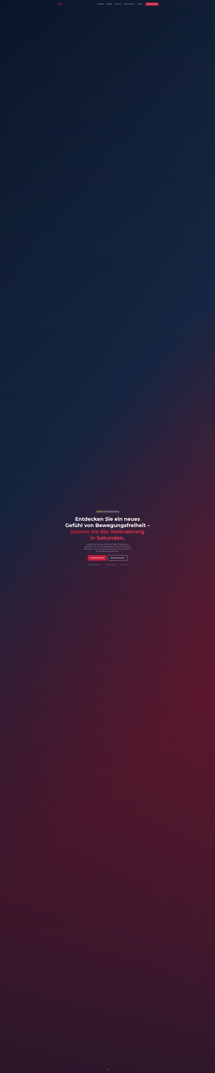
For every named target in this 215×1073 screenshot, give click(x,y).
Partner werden (129, 4)
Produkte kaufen (152, 4)
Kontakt (140, 4)
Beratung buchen (117, 558)
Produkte (100, 4)
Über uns (118, 4)
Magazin (109, 4)
